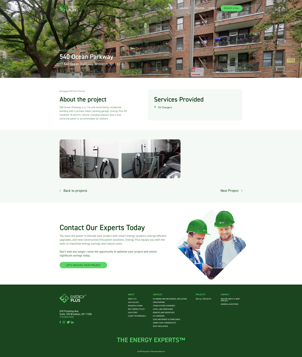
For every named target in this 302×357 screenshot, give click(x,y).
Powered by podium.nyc (158, 351)
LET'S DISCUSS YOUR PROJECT (83, 265)
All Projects (64, 91)
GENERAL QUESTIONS (229, 304)
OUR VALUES (133, 302)
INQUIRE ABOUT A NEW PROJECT (230, 300)
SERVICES (183, 8)
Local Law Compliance (163, 309)
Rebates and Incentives (163, 312)
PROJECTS (199, 8)
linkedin (72, 322)
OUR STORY (133, 312)
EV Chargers (159, 316)
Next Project (229, 190)
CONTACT (212, 8)
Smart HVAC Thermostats (164, 323)
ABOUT (169, 8)
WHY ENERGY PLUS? (136, 309)
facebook (60, 322)
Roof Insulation (160, 326)
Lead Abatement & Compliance (166, 319)
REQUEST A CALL (231, 8)
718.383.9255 (67, 317)
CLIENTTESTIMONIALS (137, 316)
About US (132, 299)
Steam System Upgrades (164, 305)
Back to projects (75, 190)
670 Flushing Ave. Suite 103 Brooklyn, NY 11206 (76, 312)
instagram (64, 322)
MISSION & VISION (135, 305)
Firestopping (159, 302)
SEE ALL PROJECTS (203, 299)
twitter (68, 322)
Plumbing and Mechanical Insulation (170, 299)
